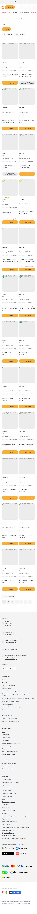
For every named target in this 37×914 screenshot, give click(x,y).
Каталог (10, 7)
